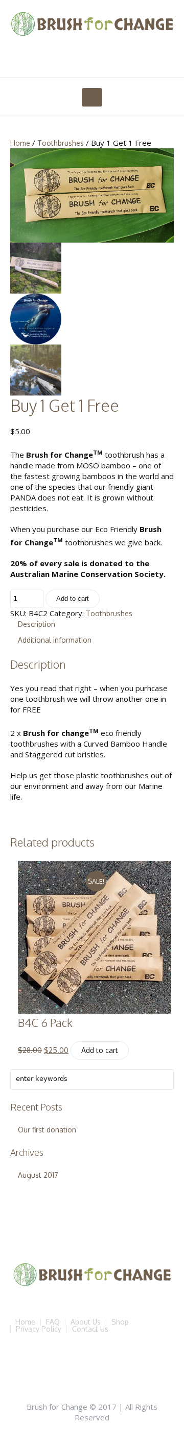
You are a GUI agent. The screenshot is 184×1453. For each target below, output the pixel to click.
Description (36, 624)
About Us (86, 1322)
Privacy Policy (38, 1329)
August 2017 (38, 1175)
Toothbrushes (60, 143)
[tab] (96, 624)
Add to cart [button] (99, 1050)
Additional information (54, 640)
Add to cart (72, 598)
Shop (120, 1322)
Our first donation (47, 1129)
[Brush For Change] (92, 24)
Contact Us (90, 1329)
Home (20, 143)
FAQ (53, 1322)
